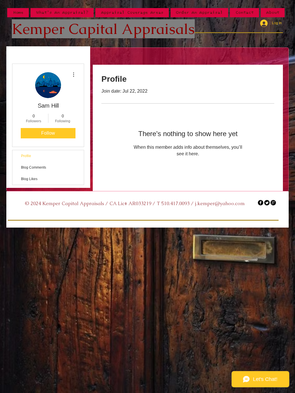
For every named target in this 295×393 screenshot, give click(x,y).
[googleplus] (273, 202)
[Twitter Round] (267, 202)
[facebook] (260, 202)
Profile (26, 156)
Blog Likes (29, 179)
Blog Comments (33, 167)
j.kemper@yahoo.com (220, 203)
